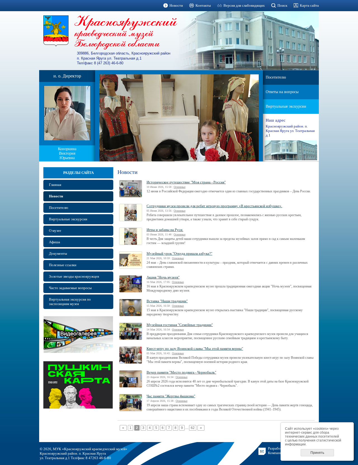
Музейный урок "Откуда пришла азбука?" (179, 253)
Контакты (203, 5)
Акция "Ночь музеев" (163, 277)
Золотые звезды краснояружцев (74, 276)
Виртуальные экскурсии (286, 106)
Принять (317, 453)
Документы (58, 253)
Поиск (282, 5)
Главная (55, 185)
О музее (55, 230)
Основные (179, 186)
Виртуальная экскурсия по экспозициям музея (70, 301)
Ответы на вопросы (282, 92)
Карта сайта (309, 5)
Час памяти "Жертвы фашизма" (171, 396)
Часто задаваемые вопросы (70, 288)
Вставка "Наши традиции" (167, 301)
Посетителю (276, 77)
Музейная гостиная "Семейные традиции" (180, 325)
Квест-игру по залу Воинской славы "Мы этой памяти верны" (195, 348)
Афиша (54, 242)
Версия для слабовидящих (244, 5)
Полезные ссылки (62, 265)
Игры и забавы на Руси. (165, 230)
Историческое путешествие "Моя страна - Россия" (186, 182)
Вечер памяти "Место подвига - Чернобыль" (181, 372)
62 (193, 428)
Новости (176, 5)
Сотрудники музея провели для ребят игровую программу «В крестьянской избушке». (214, 206)
